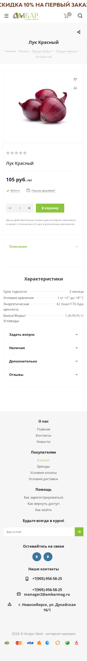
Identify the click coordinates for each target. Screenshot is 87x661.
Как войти (43, 510)
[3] (16, 153)
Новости (43, 441)
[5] (25, 153)
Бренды (43, 466)
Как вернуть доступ (43, 503)
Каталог (43, 460)
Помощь (43, 489)
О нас (43, 421)
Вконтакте (36, 556)
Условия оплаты (43, 472)
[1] (8, 153)
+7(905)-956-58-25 (47, 578)
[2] (12, 153)
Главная (43, 429)
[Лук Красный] (43, 103)
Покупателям (43, 452)
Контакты (43, 435)
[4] (21, 153)
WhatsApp (48, 556)
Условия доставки (43, 479)
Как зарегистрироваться (43, 497)
